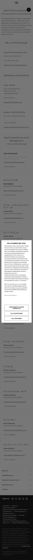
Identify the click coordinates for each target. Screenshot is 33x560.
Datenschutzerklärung (10, 295)
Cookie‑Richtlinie (18, 287)
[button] (16, 308)
